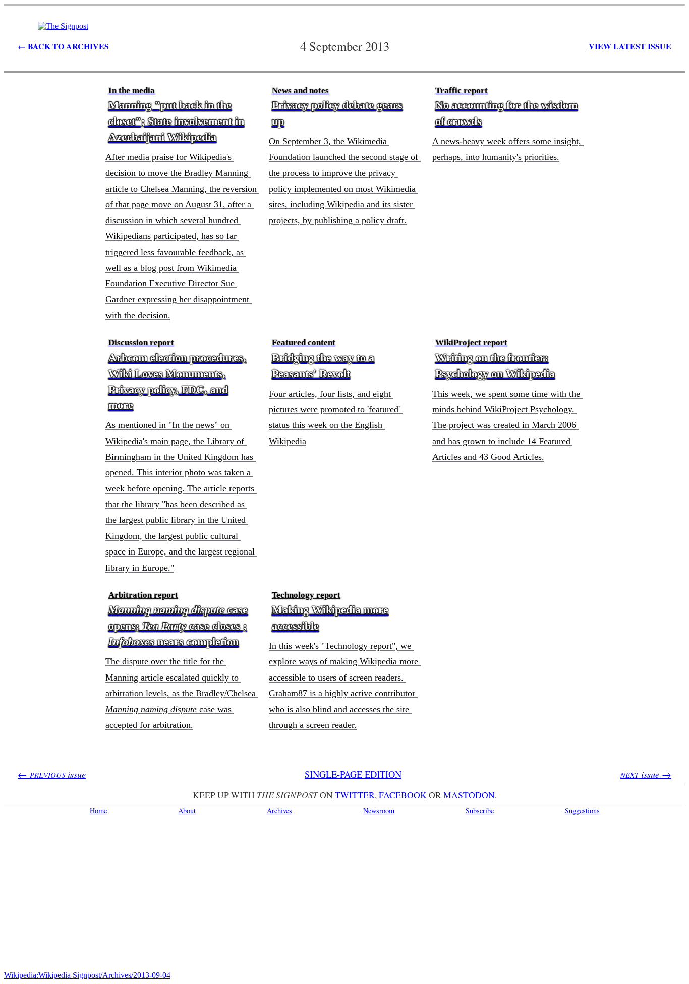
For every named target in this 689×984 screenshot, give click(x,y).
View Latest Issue (630, 46)
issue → (645, 774)
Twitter (355, 795)
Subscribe (480, 810)
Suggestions (582, 810)
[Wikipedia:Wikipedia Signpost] (63, 26)
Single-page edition (353, 774)
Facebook (403, 795)
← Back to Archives (63, 46)
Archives (279, 810)
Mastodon (469, 795)
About (187, 810)
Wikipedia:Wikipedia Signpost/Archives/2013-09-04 (87, 975)
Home (98, 810)
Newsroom (378, 810)
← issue (52, 774)
